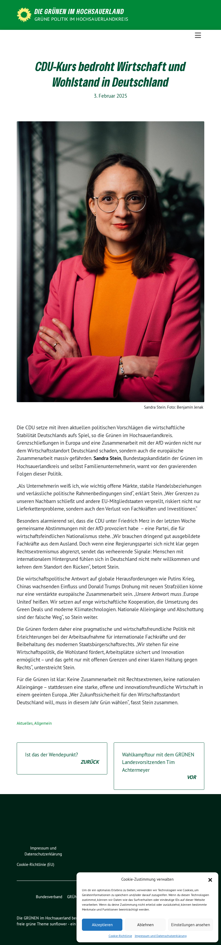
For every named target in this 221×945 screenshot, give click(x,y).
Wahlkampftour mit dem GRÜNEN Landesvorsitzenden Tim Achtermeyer (159, 766)
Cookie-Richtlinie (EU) (35, 864)
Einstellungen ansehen (190, 924)
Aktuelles (25, 723)
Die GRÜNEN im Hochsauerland (79, 11)
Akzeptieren (102, 924)
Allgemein (43, 723)
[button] (210, 879)
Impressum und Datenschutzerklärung (161, 936)
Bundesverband (49, 896)
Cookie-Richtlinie (120, 936)
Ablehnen (145, 924)
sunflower (58, 923)
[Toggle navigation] (198, 35)
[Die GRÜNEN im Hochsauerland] (25, 14)
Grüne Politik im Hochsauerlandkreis (81, 19)
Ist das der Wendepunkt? (62, 758)
